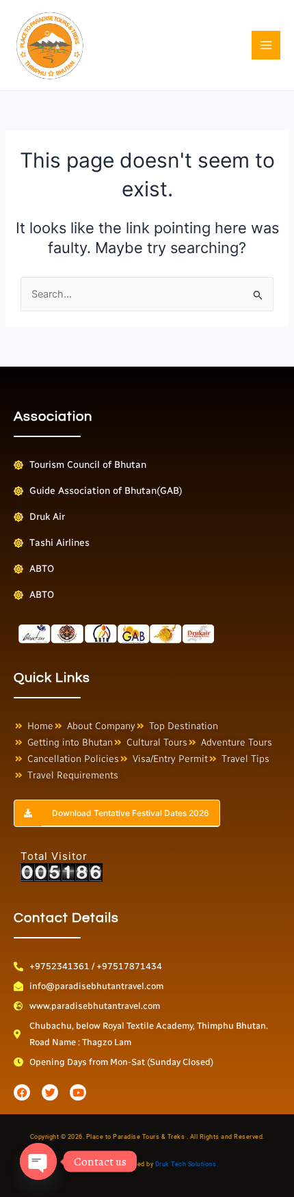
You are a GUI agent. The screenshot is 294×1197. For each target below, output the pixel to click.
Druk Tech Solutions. (186, 1164)
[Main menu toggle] (266, 45)
